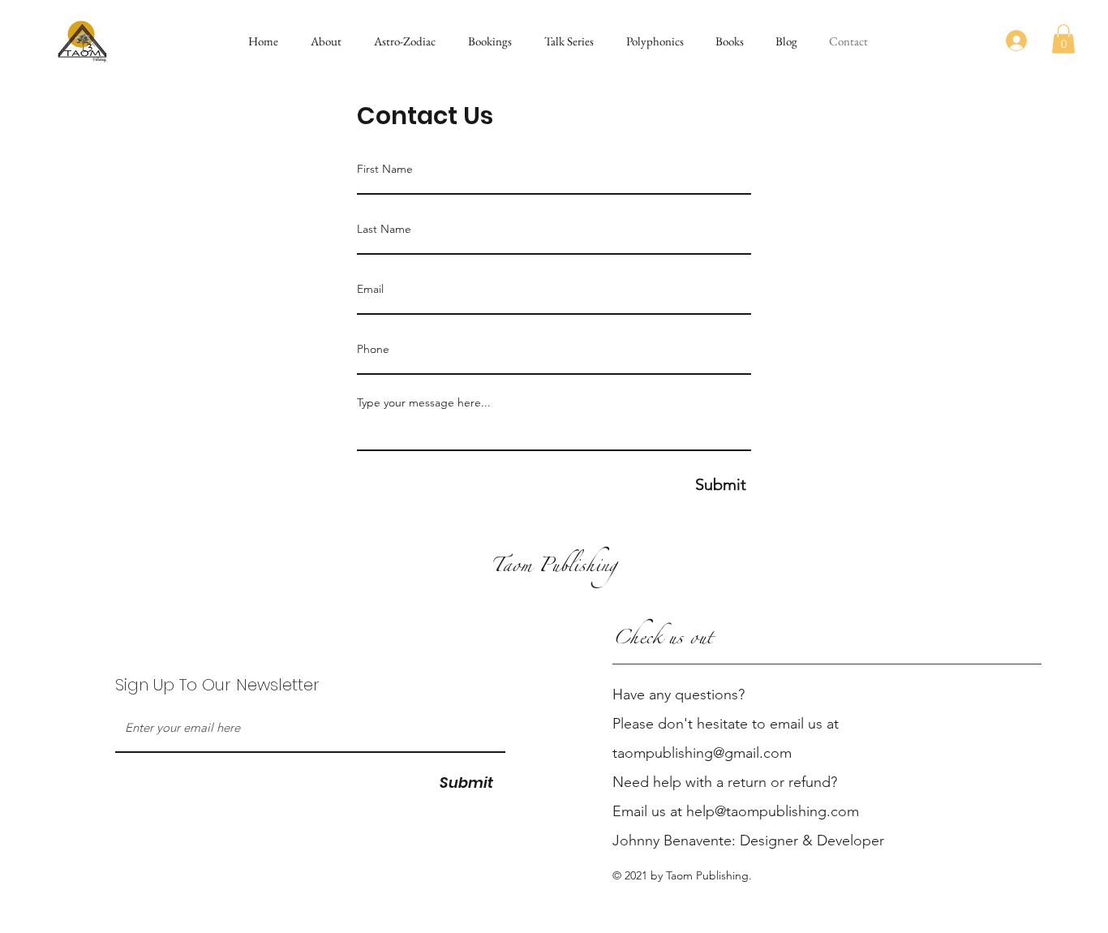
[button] (322, 41)
